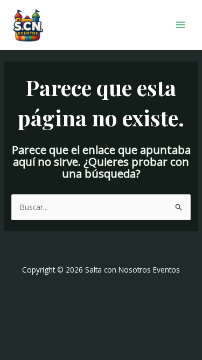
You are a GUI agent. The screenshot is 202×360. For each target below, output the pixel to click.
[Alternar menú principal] (181, 25)
